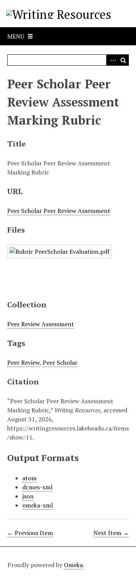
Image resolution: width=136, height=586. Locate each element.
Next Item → (111, 533)
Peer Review (23, 362)
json (28, 496)
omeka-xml (37, 505)
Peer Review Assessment (40, 324)
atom (29, 478)
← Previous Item (30, 533)
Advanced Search (111, 60)
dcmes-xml (37, 487)
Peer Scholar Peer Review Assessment (58, 211)
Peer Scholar (60, 362)
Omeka (73, 565)
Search (123, 60)
